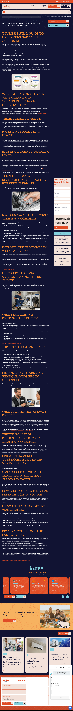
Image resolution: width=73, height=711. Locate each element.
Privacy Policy (65, 224)
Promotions (38, 6)
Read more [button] (16, 590)
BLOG (7, 16)
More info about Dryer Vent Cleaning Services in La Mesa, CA (20, 430)
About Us (32, 6)
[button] (12, 6)
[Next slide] (63, 596)
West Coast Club (44, 6)
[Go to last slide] (67, 596)
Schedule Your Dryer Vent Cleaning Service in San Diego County (16, 560)
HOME (4, 16)
